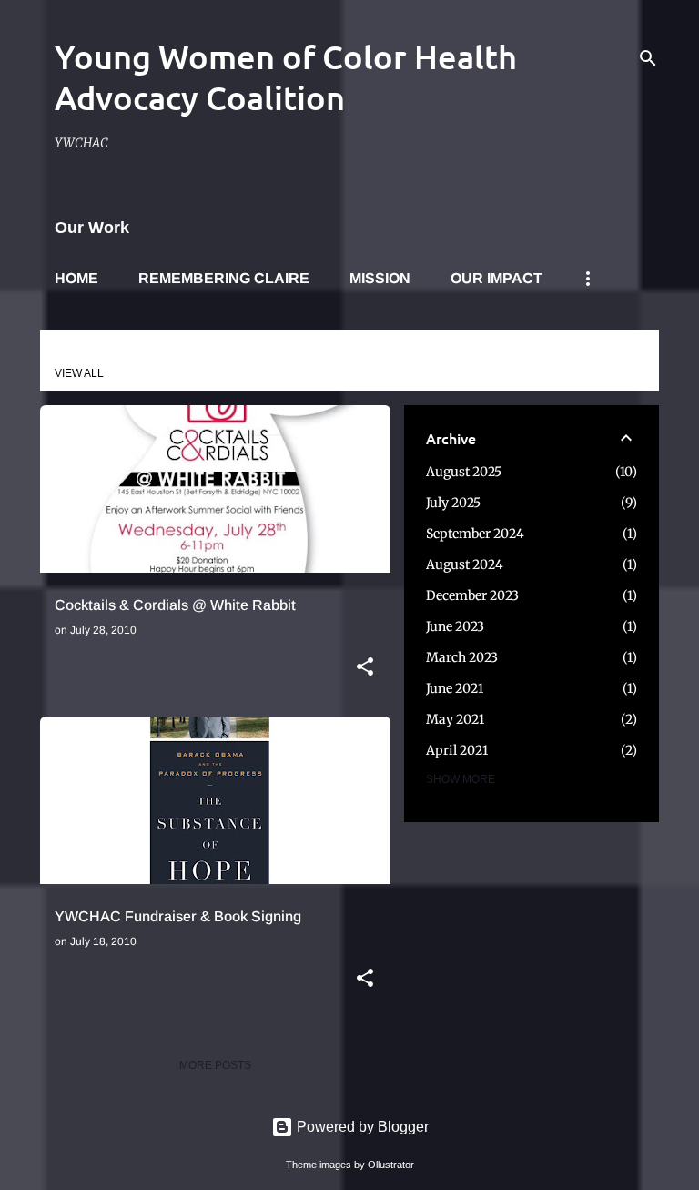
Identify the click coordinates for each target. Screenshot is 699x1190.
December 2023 (472, 595)
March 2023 (462, 657)
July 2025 (453, 502)
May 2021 (455, 719)
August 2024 (464, 564)
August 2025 (463, 471)
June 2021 (454, 688)
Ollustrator (391, 1164)
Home (76, 278)
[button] (365, 668)
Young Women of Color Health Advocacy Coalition (286, 76)
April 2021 (457, 750)
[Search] (648, 58)
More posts (215, 1065)
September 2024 (475, 533)
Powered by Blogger (361, 1126)
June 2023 (455, 626)
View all (79, 373)
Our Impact (496, 278)
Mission (380, 278)
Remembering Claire (223, 278)
